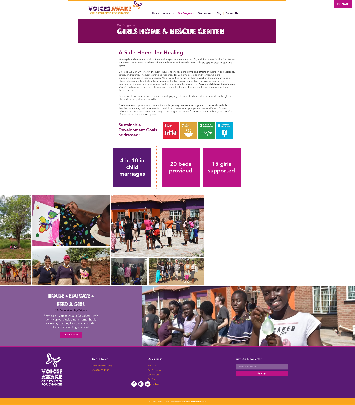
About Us (152, 365)
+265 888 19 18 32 (100, 370)
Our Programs (154, 370)
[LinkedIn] (147, 384)
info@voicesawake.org (102, 365)
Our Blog (152, 379)
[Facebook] (134, 384)
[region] (132, 167)
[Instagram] (141, 384)
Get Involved (153, 374)
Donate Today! (154, 384)
